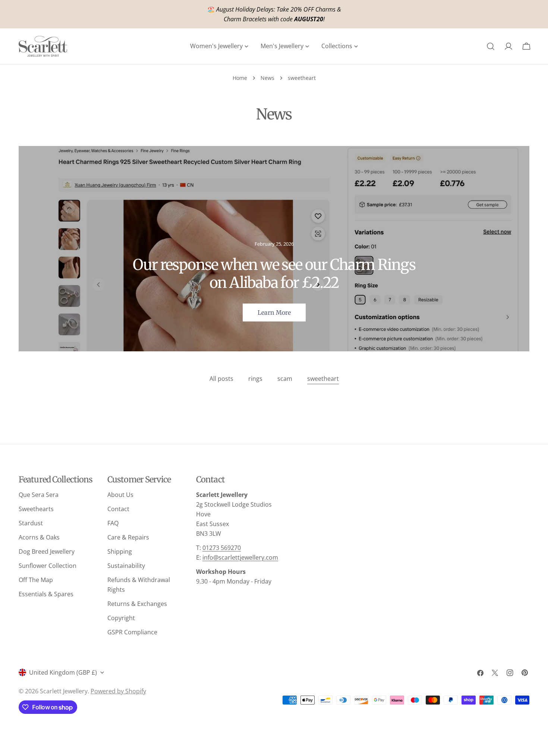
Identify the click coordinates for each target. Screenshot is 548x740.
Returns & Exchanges (137, 604)
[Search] (490, 46)
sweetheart (323, 378)
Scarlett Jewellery (64, 691)
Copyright (121, 618)
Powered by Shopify (118, 691)
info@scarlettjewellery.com (240, 557)
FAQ (113, 523)
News (267, 77)
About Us (120, 495)
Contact (118, 509)
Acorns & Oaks (39, 537)
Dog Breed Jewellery (47, 551)
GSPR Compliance (132, 632)
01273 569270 (221, 548)
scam (284, 378)
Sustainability (126, 566)
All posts (221, 378)
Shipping (119, 551)
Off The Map (36, 580)
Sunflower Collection (47, 566)
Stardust (31, 523)
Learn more (274, 312)
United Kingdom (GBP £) (63, 672)
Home (240, 77)
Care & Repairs (128, 537)
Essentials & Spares (46, 594)
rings (255, 378)
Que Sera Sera (39, 495)
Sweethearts (36, 509)
